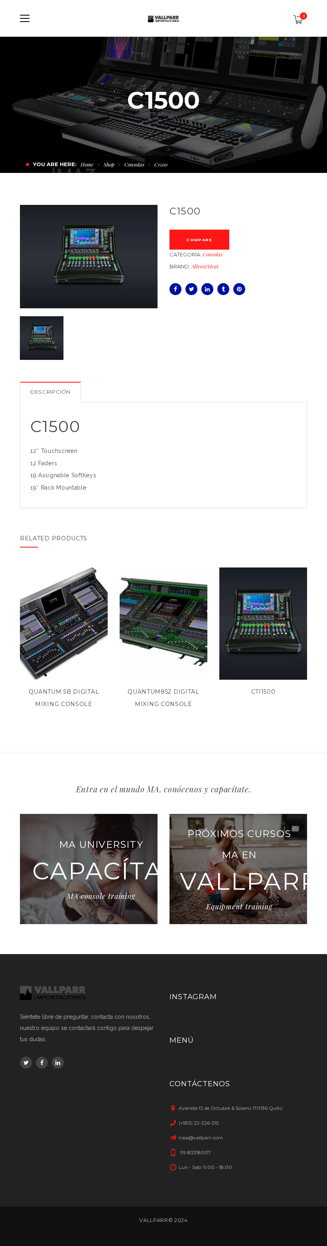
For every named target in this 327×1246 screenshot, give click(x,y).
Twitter (26, 1063)
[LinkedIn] (207, 289)
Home (87, 164)
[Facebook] (175, 289)
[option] (89, 256)
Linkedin (58, 1063)
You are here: (55, 164)
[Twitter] (191, 289)
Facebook (42, 1063)
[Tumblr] (223, 289)
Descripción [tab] (50, 392)
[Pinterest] (239, 289)
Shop (109, 164)
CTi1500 (263, 691)
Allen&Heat (205, 266)
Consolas (134, 164)
